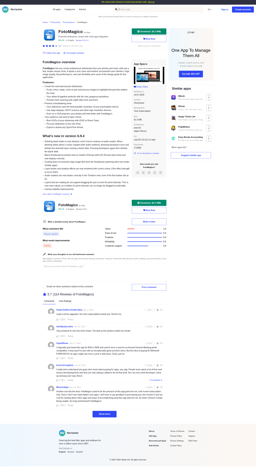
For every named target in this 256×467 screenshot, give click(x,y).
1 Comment (154, 380)
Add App (153, 436)
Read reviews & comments (149, 46)
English (62, 452)
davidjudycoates (64, 326)
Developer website (75, 53)
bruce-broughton (65, 365)
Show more (104, 414)
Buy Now (150, 38)
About (151, 431)
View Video (142, 87)
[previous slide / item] (136, 75)
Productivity (55, 22)
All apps (57, 9)
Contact (191, 431)
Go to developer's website (148, 153)
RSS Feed (192, 441)
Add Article (154, 445)
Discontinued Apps (157, 441)
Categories (70, 9)
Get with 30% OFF (191, 74)
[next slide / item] (162, 75)
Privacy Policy (176, 436)
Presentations (69, 22)
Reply (70, 319)
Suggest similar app (191, 155)
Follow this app (53, 53)
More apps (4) (178, 147)
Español (79, 452)
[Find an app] (116, 9)
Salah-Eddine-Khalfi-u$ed (69, 309)
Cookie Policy (176, 445)
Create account (243, 9)
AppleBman (62, 343)
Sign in (224, 9)
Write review (149, 221)
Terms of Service (177, 431)
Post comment (149, 287)
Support (191, 436)
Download (150, 31)
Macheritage (62, 387)
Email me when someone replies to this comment (70, 286)
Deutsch (70, 452)
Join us (151, 2)
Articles (82, 9)
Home (45, 22)
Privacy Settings (177, 441)
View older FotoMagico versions (56, 194)
